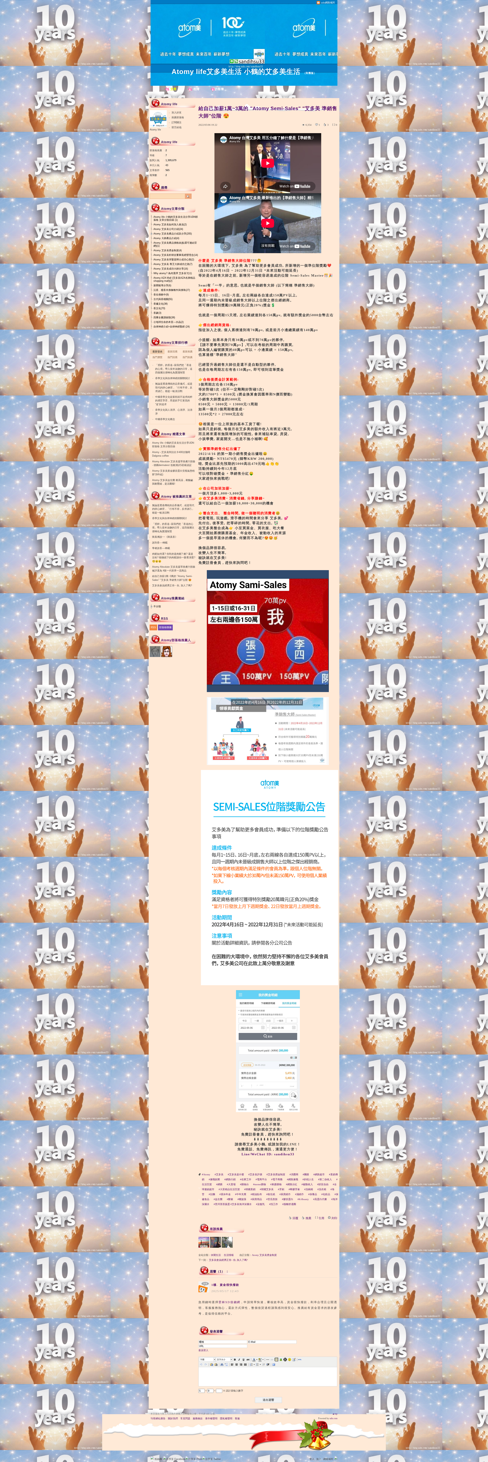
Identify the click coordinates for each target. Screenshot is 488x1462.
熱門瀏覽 (157, 357)
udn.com (333, 1418)
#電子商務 (277, 1179)
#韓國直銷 (249, 1189)
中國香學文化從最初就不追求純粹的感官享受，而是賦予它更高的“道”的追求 (173, 400)
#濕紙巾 (299, 1194)
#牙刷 (281, 1189)
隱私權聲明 (226, 1418)
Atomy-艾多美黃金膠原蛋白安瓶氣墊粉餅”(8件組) (173, 472)
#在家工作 (245, 1179)
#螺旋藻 (242, 1199)
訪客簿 (219, 89)
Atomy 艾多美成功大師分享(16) (170, 268)
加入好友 (176, 112)
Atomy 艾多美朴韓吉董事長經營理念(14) (175, 255)
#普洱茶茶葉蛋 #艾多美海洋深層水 (233, 1204)
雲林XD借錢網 (229, 1302)
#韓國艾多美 (267, 1189)
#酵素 (230, 1199)
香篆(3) (157, 312)
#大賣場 (231, 1184)
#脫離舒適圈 (289, 1204)
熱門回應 (172, 357)
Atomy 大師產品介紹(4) (166, 238)
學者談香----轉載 (161, 548)
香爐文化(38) (160, 303)
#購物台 (244, 1184)
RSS (153, 627)
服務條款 (198, 1418)
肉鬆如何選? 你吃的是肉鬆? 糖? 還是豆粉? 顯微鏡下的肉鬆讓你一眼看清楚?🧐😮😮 (173, 557)
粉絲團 (158, 1459)
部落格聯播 (165, 627)
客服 (237, 1418)
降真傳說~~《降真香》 (164, 536)
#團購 (306, 1174)
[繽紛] (215, 1242)
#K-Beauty (303, 1199)
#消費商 (294, 1174)
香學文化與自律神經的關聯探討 (172, 378)
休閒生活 (216, 1255)
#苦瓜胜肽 (272, 1199)
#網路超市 (319, 1174)
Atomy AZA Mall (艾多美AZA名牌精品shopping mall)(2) (174, 279)
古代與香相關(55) (163, 299)
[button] (207, 1359)
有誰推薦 (216, 1229)
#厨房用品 (256, 1199)
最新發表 (157, 351)
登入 (311, 1459)
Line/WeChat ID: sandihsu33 (268, 1154)
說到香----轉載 (160, 542)
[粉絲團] (152, 1457)
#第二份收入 (325, 1179)
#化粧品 (325, 1194)
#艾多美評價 (255, 1174)
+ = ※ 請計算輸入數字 (224, 1390)
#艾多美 (219, 1174)
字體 (202, 1359)
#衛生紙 (270, 1194)
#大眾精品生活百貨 (229, 1189)
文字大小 (221, 1359)
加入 (318, 1459)
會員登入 (203, 1350)
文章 (173, 89)
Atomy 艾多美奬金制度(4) (167, 250)
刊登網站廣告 (158, 1418)
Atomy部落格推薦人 (176, 640)
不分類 (157, 606)
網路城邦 (328, 1459)
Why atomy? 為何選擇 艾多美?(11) (172, 273)
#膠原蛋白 (287, 1199)
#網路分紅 (291, 1184)
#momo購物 (259, 1184)
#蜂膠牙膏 (294, 1189)
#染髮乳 (260, 1204)
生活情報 (229, 1255)
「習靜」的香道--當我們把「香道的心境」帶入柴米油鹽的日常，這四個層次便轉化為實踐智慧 (173, 369)
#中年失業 (240, 1194)
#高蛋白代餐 (320, 1199)
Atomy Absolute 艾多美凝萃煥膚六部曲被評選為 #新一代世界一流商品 (173, 568)
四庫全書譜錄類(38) (164, 317)
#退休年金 (225, 1194)
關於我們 (173, 1418)
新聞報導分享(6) (162, 285)
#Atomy (206, 1174)
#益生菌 (218, 1199)
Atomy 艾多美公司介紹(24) (168, 229)
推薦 (308, 1218)
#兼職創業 (214, 1179)
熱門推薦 (188, 357)
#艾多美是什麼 (236, 1174)
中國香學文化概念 (165, 419)
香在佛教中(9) (161, 294)
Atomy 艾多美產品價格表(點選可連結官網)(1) (175, 244)
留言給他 (176, 127)
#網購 (219, 1184)
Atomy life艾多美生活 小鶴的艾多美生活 (236, 71)
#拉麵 (212, 1194)
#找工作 (273, 1204)
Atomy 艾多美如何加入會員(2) (170, 224)
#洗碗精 (308, 1189)
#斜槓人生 (308, 1179)
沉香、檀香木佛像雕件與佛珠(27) (171, 290)
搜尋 (188, 196)
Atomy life (155, 129)
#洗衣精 (321, 1189)
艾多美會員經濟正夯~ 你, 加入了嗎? (228, 1260)
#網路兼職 (292, 1179)
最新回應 (172, 351)
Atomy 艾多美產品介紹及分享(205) (172, 233)
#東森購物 (276, 1184)
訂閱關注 (176, 122)
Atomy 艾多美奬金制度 (264, 1255)
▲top (334, 1413)
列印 (334, 1218)
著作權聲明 (211, 1418)
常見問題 (185, 1418)
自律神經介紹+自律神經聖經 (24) (171, 326)
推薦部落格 (178, 117)
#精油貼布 (256, 1194)
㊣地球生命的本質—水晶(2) (168, 322)
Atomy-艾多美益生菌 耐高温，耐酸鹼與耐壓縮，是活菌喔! (172, 482)
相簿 (196, 89)
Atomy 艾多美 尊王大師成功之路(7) (172, 264)
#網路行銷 (230, 1179)
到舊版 (310, 73)
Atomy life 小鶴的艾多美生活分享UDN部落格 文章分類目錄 (173, 444)
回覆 (295, 1218)
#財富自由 (322, 1184)
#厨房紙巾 (285, 1194)
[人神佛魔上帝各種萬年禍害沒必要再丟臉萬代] (203, 1242)
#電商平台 (261, 1179)
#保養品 (312, 1194)
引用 (321, 1218)
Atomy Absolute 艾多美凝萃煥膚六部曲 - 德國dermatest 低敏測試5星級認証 (173, 463)
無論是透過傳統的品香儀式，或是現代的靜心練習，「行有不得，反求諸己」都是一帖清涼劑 (173, 387)
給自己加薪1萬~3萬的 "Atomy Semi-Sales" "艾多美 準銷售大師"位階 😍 (172, 578)
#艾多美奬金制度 (275, 1174)
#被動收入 (307, 1184)
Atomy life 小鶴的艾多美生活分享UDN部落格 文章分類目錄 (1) (175, 218)
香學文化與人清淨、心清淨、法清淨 (173, 411)
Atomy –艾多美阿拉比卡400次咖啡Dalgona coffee (171, 454)
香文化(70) (159, 308)
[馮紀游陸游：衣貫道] (227, 1242)
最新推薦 (188, 351)
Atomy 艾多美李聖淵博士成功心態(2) (173, 259)
